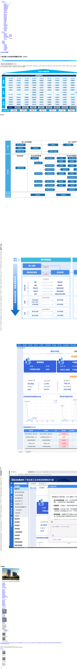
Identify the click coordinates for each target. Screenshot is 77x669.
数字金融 (10, 38)
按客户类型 (5, 33)
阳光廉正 (3, 605)
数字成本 (5, 9)
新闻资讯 (3, 42)
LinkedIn (3, 622)
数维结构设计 (6, 6)
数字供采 (10, 35)
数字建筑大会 (60, 642)
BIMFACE (5, 24)
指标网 (5, 22)
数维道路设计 (6, 8)
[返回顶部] (1, 668)
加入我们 (5, 49)
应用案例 (3, 41)
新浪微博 (3, 614)
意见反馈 (7, 643)
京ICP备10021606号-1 (3, 646)
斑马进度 (8, 642)
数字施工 (5, 15)
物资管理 (5, 18)
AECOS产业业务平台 (3, 642)
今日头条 (3, 615)
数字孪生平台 (6, 25)
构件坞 (42, 642)
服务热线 (3, 663)
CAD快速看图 (19, 642)
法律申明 (1, 643)
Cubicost (31, 642)
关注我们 (3, 650)
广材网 (5, 21)
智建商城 (56, 642)
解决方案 (3, 32)
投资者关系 (5, 48)
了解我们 (5, 45)
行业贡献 (5, 46)
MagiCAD (28, 642)
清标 (4, 13)
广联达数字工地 (45, 642)
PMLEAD (5, 16)
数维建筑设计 (6, 5)
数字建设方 (5, 35)
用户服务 (5, 26)
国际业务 (5, 39)
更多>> (3, 31)
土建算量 (5, 10)
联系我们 (5, 50)
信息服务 (5, 20)
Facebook (3, 623)
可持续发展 (5, 47)
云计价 (5, 11)
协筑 (33, 642)
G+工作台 (3, 585)
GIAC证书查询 (4, 587)
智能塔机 (5, 19)
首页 (3, 1)
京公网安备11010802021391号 (11, 646)
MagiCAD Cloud (24, 642)
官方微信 (3, 608)
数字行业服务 (6, 36)
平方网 (5, 23)
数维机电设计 (6, 7)
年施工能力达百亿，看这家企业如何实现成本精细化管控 (11, 581)
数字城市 (10, 36)
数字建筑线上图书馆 (51, 642)
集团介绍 (3, 600)
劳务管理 (5, 17)
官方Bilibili (3, 616)
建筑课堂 (3, 586)
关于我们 (3, 43)
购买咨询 (1, 648)
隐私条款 (4, 643)
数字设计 (5, 34)
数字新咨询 (5, 14)
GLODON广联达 (4, 52)
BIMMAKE (12, 642)
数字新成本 (5, 12)
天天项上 (5, 30)
